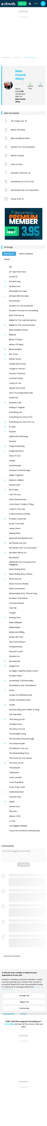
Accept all (24, 995)
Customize (24, 1008)
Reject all (24, 1002)
